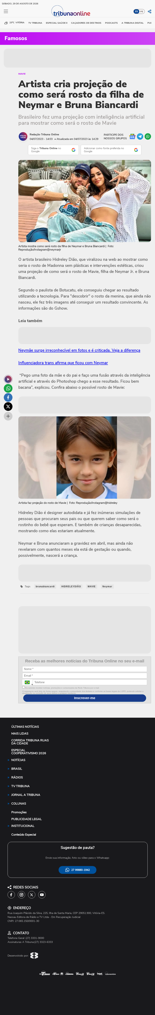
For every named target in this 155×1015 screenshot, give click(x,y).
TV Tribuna (35, 23)
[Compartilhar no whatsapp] (8, 388)
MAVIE (22, 73)
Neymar (107, 586)
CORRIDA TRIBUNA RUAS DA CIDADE (30, 742)
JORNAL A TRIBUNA (25, 795)
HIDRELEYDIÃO (71, 586)
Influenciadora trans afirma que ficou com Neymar (63, 362)
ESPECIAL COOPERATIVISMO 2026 (28, 752)
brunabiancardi (45, 586)
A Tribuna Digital (132, 23)
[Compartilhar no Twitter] (8, 406)
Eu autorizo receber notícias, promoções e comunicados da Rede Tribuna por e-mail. (62, 688)
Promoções (19, 812)
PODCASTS (111, 23)
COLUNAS (18, 804)
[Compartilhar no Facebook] (8, 397)
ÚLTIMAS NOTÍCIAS (25, 726)
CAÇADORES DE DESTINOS (86, 23)
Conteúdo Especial (23, 834)
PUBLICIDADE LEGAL (26, 819)
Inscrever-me (84, 698)
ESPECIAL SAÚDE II (56, 23)
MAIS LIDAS (19, 733)
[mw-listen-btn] (8, 379)
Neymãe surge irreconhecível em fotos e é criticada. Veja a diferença (79, 350)
